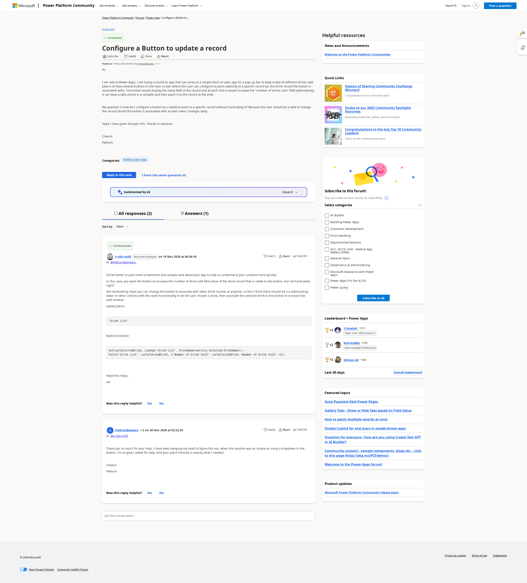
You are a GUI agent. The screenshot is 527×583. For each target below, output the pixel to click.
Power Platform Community (68, 5)
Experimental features (345, 242)
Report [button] (165, 56)
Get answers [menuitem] (129, 5)
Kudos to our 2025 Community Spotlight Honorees (378, 109)
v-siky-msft (123, 256)
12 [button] (158, 63)
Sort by (107, 226)
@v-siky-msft (119, 436)
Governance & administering (350, 265)
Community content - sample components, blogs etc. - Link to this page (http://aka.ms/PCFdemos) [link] (373, 453)
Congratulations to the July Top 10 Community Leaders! (383, 131)
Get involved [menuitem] (107, 5)
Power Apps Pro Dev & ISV (348, 281)
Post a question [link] (500, 6)
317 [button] (363, 328)
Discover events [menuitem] (154, 5)
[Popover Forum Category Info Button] (386, 198)
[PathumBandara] (110, 430)
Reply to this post (119, 175)
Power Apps (153, 18)
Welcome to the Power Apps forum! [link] (353, 464)
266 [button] (364, 359)
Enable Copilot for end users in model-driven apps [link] (365, 428)
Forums (140, 18)
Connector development (347, 229)
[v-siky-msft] (110, 257)
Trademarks (500, 555)
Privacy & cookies (455, 555)
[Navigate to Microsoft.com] (24, 5)
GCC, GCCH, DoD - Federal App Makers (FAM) (351, 251)
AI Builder (337, 215)
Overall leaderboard (408, 372)
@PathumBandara (123, 262)
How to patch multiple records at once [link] (356, 419)
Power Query (339, 287)
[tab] (133, 215)
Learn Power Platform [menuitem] (184, 5)
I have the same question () (164, 175)
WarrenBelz (352, 343)
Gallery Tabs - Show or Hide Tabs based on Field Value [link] (368, 410)
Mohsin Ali (351, 360)
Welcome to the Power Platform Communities (358, 54)
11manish (350, 328)
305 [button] (365, 342)
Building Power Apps (135, 159)
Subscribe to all (373, 298)
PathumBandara (146, 63)
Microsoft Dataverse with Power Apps (352, 273)
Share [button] (148, 56)
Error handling (340, 236)
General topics (340, 258)
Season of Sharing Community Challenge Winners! (378, 88)
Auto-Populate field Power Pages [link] (351, 401)
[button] (451, 6)
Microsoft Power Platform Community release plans (362, 492)
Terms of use (479, 555)
